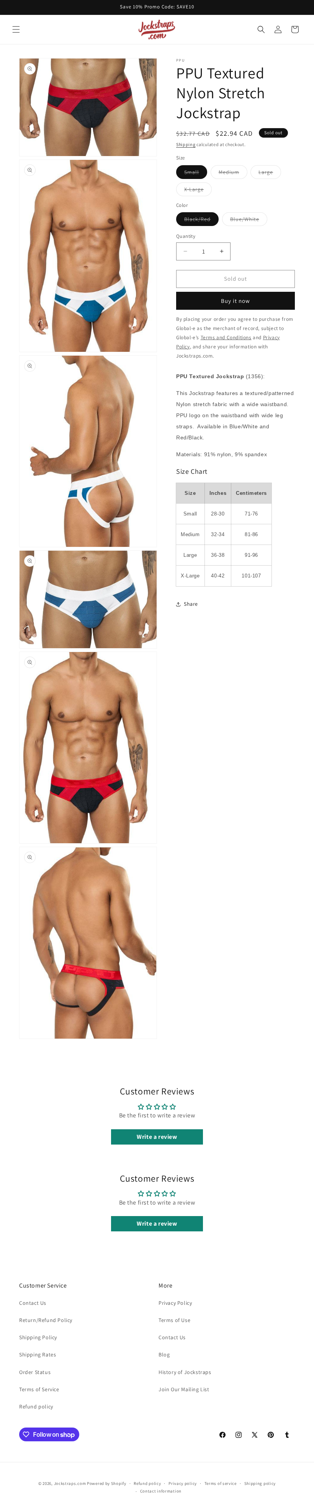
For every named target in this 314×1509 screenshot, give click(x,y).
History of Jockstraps (185, 1372)
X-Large (198, 190)
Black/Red (201, 220)
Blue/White (248, 220)
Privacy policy (182, 1483)
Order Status (35, 1372)
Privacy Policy (175, 1302)
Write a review (157, 1137)
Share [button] (191, 603)
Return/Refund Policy (45, 1320)
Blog (164, 1354)
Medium (233, 173)
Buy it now (235, 300)
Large (269, 173)
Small (195, 173)
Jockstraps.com (70, 1483)
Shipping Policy (38, 1337)
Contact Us (32, 1302)
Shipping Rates (37, 1354)
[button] (16, 29)
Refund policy (36, 1406)
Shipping (186, 144)
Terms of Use (174, 1320)
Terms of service (220, 1483)
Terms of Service (39, 1389)
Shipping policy (260, 1483)
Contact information (161, 1491)
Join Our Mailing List (184, 1389)
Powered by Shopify (106, 1483)
